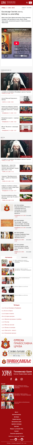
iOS (19, 439)
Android (12, 439)
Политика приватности (16, 433)
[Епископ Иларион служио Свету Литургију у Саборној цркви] (7, 247)
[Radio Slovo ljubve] (16, 353)
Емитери (16, 426)
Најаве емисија (16, 419)
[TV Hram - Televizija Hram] (8, 3)
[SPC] (16, 343)
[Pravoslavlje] (16, 361)
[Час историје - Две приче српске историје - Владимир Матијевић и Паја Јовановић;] (7, 223)
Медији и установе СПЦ (16, 428)
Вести (16, 412)
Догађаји (16, 417)
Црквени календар (16, 424)
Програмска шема (16, 421)
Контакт (16, 431)
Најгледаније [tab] (8, 257)
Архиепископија (16, 414)
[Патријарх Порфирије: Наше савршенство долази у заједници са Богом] (7, 235)
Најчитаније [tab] (24, 257)
